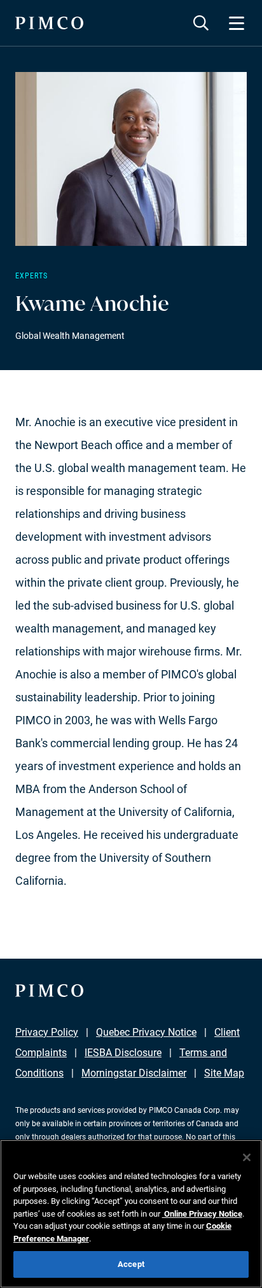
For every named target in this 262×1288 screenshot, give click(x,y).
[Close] (247, 1157)
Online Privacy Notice (202, 1214)
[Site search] (201, 23)
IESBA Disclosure (123, 1053)
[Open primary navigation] (236, 23)
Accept (131, 1264)
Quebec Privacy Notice (146, 1032)
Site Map (224, 1073)
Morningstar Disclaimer (133, 1073)
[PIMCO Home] (49, 23)
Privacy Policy (46, 1032)
